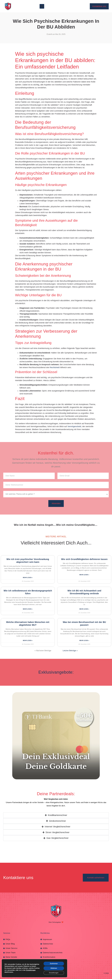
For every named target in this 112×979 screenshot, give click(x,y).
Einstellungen (31, 970)
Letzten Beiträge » (70, 575)
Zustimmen (54, 964)
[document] (56, 941)
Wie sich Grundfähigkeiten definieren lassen (84, 484)
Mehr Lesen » (28, 502)
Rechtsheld (55, 292)
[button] (42, 6)
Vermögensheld (74, 351)
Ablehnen (53, 968)
